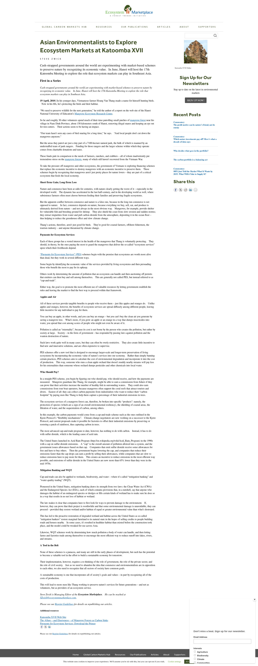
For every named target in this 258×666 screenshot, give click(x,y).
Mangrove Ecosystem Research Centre (93, 113)
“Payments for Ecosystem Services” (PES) (61, 254)
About (184, 27)
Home (76, 654)
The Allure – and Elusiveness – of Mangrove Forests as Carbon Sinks (74, 620)
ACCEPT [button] (189, 662)
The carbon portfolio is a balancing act (190, 159)
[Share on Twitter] (180, 190)
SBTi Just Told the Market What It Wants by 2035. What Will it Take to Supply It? (193, 171)
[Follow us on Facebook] (41, 626)
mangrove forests (73, 159)
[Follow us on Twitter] (45, 626)
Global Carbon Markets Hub (64, 27)
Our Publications (134, 27)
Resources (104, 27)
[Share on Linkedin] (190, 190)
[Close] (255, 599)
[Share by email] (195, 190)
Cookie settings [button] (174, 661)
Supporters (207, 27)
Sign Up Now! (195, 100)
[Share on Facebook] (175, 190)
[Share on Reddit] (185, 190)
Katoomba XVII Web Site (53, 617)
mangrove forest (138, 120)
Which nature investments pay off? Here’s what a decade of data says (195, 139)
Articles (164, 27)
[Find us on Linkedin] (49, 626)
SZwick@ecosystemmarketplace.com (58, 597)
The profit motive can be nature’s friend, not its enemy (194, 125)
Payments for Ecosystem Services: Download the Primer (68, 623)
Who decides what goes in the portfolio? (190, 150)
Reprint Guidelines (64, 604)
